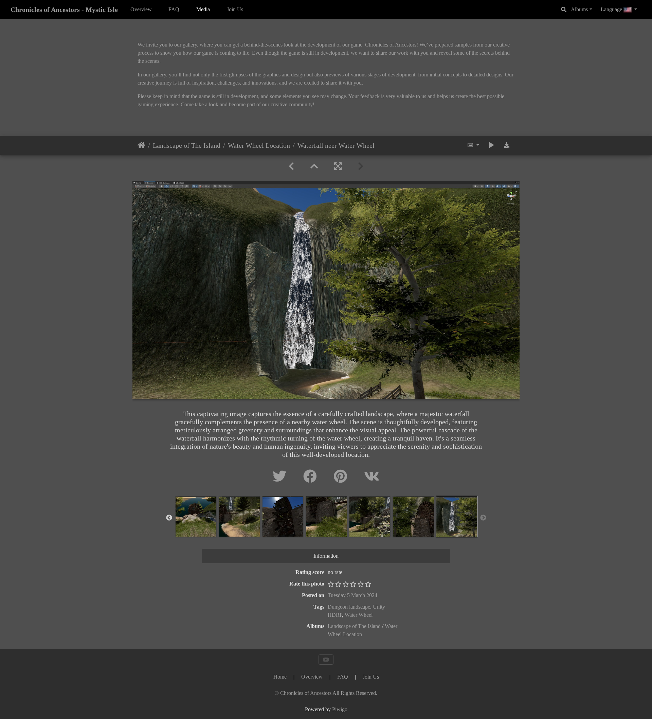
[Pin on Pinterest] (342, 476)
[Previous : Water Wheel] (291, 167)
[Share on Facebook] (311, 476)
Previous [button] (169, 518)
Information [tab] (326, 556)
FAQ (173, 9)
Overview (141, 9)
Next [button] (483, 518)
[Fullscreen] (338, 167)
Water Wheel (359, 615)
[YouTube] (326, 659)
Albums (579, 9)
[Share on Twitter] (281, 476)
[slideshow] (491, 145)
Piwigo (339, 709)
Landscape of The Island (186, 145)
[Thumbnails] (314, 167)
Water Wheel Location (259, 145)
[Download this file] (506, 145)
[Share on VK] (371, 476)
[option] (196, 516)
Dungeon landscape (349, 607)
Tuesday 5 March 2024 (352, 595)
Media (203, 9)
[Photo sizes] (473, 145)
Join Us (235, 9)
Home (141, 145)
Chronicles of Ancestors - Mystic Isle (64, 9)
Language (612, 9)
